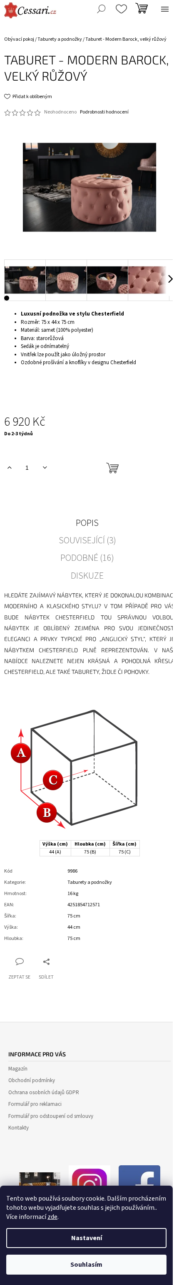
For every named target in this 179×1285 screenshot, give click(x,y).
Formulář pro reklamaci (35, 1104)
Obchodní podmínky (31, 1080)
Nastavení (86, 1238)
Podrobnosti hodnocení (104, 112)
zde (52, 1216)
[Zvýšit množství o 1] (9, 467)
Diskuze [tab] (87, 576)
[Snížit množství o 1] (45, 467)
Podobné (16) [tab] (87, 558)
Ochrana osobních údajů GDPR (43, 1092)
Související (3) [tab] (87, 540)
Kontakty (18, 1128)
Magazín (17, 1069)
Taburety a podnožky (89, 882)
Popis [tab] (87, 523)
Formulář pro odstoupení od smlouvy (50, 1116)
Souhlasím (86, 1264)
